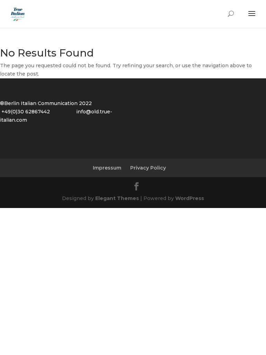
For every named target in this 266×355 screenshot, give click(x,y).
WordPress (189, 198)
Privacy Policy (148, 168)
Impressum (107, 168)
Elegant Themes (117, 198)
